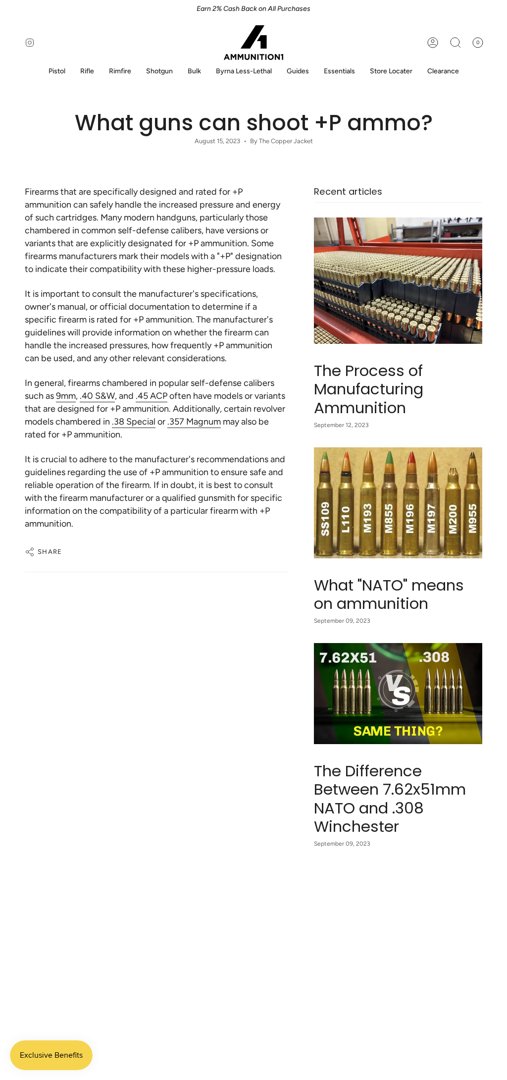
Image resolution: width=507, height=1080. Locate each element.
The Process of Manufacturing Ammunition (368, 389)
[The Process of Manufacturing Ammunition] (398, 280)
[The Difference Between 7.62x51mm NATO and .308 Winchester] (398, 693)
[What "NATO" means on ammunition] (398, 502)
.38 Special (133, 421)
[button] (57, 71)
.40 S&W (97, 395)
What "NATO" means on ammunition (389, 594)
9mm (66, 395)
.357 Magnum (194, 421)
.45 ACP (151, 395)
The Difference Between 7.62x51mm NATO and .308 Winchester (390, 798)
